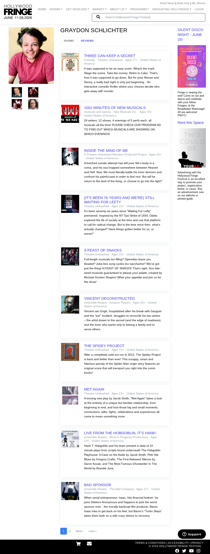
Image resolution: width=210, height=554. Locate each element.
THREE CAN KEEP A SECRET (109, 56)
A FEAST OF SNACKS (103, 250)
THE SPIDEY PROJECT (104, 346)
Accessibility (178, 542)
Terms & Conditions (150, 542)
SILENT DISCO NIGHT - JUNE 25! (190, 35)
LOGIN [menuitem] (199, 9)
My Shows (198, 3)
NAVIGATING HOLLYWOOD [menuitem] (170, 9)
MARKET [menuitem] (98, 9)
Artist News (167, 3)
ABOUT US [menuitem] (117, 9)
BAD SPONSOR (97, 485)
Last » (93, 531)
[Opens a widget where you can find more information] (192, 534)
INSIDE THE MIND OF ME (106, 150)
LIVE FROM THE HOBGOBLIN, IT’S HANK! (120, 433)
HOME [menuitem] (42, 9)
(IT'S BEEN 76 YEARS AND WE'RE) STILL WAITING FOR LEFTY (119, 200)
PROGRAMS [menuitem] (138, 9)
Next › (80, 531)
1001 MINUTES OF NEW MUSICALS (115, 108)
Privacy (197, 542)
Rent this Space (191, 123)
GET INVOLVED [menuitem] (76, 9)
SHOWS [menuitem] (55, 9)
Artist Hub (183, 3)
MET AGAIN (94, 389)
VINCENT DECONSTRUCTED (109, 298)
